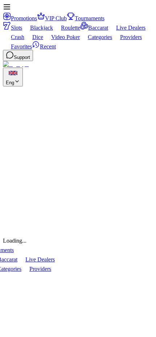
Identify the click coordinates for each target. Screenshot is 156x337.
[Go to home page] (16, 64)
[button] (7, 9)
